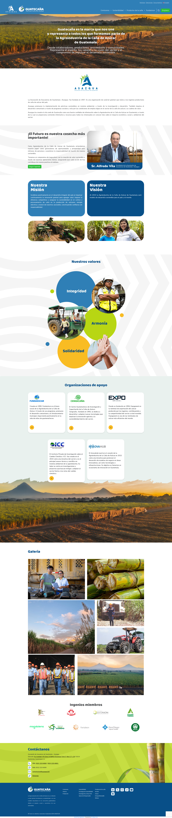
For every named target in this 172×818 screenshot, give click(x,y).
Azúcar (97, 793)
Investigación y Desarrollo (85, 793)
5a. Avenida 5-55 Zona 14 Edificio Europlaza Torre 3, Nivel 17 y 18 (54, 757)
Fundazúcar (150, 10)
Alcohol (97, 791)
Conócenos (105, 10)
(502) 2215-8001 (53, 763)
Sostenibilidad (118, 10)
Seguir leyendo (34, 166)
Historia (65, 791)
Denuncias (149, 3)
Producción (65, 793)
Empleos (165, 10)
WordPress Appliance (79, 817)
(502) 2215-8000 (41, 763)
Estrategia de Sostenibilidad (86, 791)
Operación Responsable (85, 796)
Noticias (142, 3)
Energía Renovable (99, 796)
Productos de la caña (135, 10)
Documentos (157, 3)
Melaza (97, 798)
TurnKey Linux (94, 817)
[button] (111, 11)
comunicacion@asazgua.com (41, 772)
